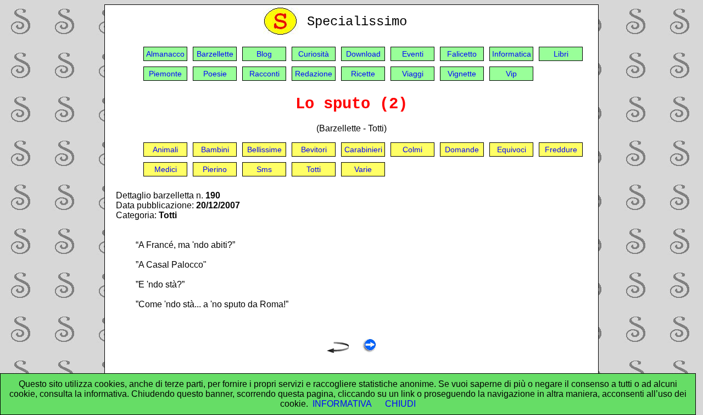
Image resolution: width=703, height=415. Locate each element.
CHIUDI (400, 403)
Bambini (215, 149)
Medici (165, 169)
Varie (363, 169)
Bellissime (264, 149)
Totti (313, 169)
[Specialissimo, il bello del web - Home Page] (282, 32)
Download (363, 53)
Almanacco (165, 53)
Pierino (215, 169)
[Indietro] (338, 350)
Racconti (264, 73)
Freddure (561, 149)
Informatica (511, 53)
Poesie (215, 73)
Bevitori (314, 149)
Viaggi (412, 73)
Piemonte (165, 73)
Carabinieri (363, 149)
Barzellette (215, 53)
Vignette (462, 73)
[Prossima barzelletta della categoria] (369, 350)
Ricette (363, 73)
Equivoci (511, 149)
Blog (264, 53)
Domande (462, 149)
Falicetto (462, 53)
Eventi (412, 53)
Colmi (412, 149)
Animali (165, 149)
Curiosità (313, 53)
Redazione (313, 73)
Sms (264, 169)
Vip (511, 73)
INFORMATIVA (342, 403)
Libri (561, 53)
